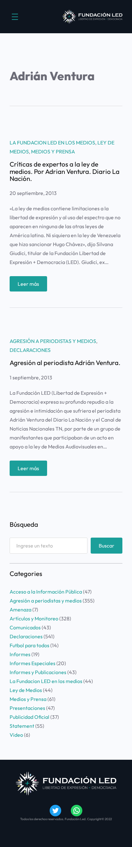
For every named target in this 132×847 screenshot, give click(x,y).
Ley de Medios (26, 690)
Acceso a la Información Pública (46, 591)
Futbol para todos (29, 645)
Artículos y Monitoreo (34, 618)
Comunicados (25, 627)
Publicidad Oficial (29, 717)
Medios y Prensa (53, 151)
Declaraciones (30, 350)
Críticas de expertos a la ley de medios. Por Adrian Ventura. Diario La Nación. (65, 171)
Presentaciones (27, 708)
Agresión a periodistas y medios (53, 341)
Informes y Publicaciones (38, 672)
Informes (20, 654)
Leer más (32, 285)
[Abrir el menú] (15, 17)
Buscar (106, 545)
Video (16, 735)
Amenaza (20, 609)
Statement (22, 726)
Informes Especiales (32, 663)
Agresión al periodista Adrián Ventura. (65, 362)
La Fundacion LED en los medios (52, 142)
